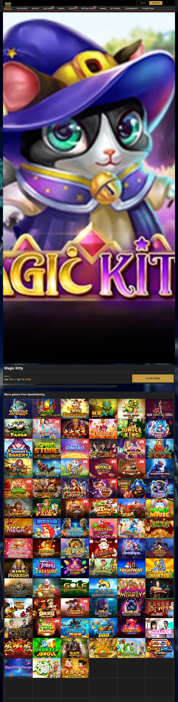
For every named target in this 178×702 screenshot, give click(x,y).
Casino (61, 9)
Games (103, 9)
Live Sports (22, 9)
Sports (35, 9)
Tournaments (131, 9)
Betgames (115, 9)
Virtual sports (88, 8)
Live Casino (48, 8)
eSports (73, 8)
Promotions (148, 9)
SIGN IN (142, 3)
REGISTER (155, 3)
